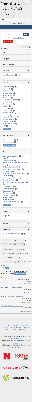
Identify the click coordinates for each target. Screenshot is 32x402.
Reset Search (8, 41)
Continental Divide (8, 188)
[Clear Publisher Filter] (24, 234)
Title (3, 268)
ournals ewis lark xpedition (11, 8)
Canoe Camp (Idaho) (9, 180)
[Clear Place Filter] (22, 156)
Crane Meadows (8, 193)
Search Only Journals (20, 273)
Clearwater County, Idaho (11, 156)
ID (3, 216)
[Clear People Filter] (16, 87)
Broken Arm (6, 97)
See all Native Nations (9, 145)
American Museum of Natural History (14, 173)
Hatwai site (6, 197)
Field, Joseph (7, 108)
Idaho (4, 158)
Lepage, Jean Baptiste (9, 117)
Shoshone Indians (8, 142)
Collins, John (7, 89)
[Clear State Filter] (8, 216)
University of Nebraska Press (12, 233)
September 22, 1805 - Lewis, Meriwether (14, 278)
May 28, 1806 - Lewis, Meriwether (12, 296)
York (4, 125)
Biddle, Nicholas (8, 95)
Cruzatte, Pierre (7, 104)
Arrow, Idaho (7, 175)
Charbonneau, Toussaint (10, 99)
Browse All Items (18, 38)
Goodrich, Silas (7, 110)
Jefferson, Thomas (8, 112)
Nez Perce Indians (8, 140)
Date (7, 268)
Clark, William (7, 86)
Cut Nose (5, 106)
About (14, 329)
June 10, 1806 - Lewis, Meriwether (12, 306)
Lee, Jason (6, 115)
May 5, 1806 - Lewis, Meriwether (11, 287)
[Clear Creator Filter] (18, 75)
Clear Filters (25, 48)
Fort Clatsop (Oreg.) (9, 195)
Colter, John (6, 102)
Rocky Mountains (8, 160)
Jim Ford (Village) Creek (10, 167)
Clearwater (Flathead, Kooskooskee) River (16, 182)
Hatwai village (7, 199)
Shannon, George (8, 121)
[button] (25, 240)
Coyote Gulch (7, 191)
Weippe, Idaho (7, 171)
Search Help (7, 38)
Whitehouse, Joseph (9, 123)
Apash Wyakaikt (8, 93)
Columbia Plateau (8, 186)
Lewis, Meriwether (8, 75)
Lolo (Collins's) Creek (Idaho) (12, 169)
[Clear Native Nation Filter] (18, 140)
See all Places (6, 205)
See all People (7, 129)
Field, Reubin (7, 91)
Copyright (22, 329)
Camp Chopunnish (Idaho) (11, 178)
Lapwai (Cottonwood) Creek (11, 201)
